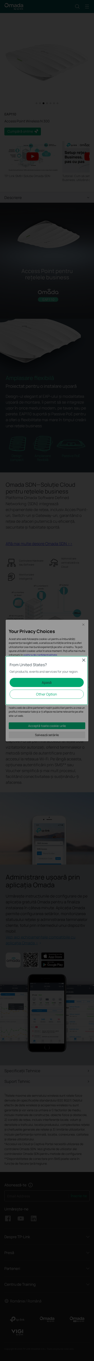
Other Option (46, 694)
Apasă (47, 682)
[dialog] (47, 680)
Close (83, 660)
